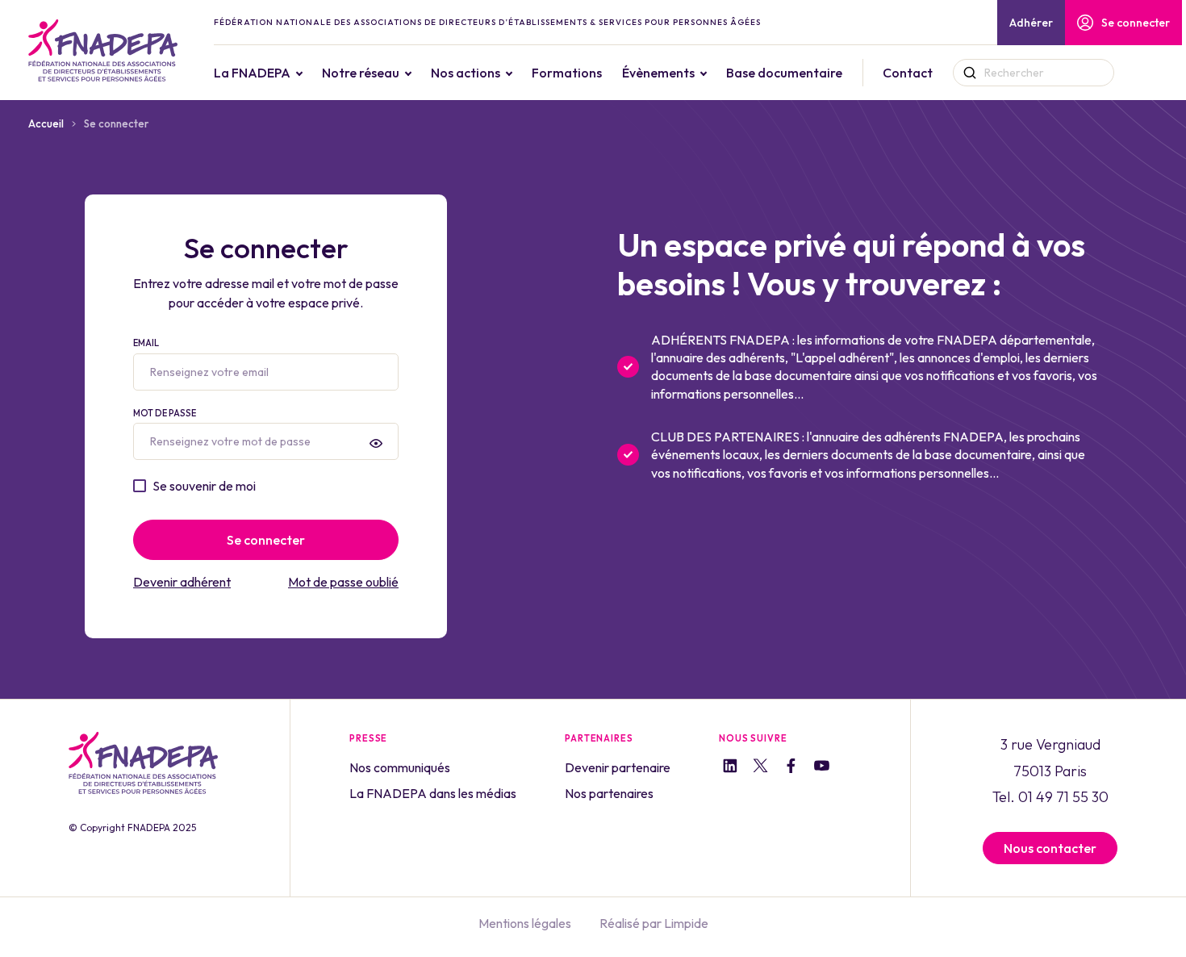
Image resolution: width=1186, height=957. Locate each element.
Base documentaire (784, 73)
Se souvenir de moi (204, 486)
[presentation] (376, 443)
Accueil (46, 123)
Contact (908, 73)
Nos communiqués (399, 767)
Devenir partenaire (617, 767)
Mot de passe (164, 413)
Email (146, 343)
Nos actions (465, 73)
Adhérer (1031, 22)
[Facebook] (791, 768)
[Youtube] (822, 768)
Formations (567, 73)
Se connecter (1135, 22)
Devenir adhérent (182, 582)
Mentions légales (524, 923)
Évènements (658, 73)
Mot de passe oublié (343, 582)
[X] (760, 768)
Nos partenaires (609, 793)
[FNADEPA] (102, 50)
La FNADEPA (252, 73)
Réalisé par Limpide (653, 923)
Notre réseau (360, 73)
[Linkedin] (729, 768)
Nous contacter (1050, 848)
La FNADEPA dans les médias (432, 793)
